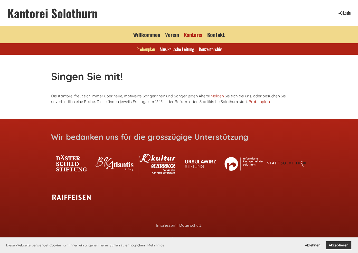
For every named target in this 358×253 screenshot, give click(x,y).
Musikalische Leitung (177, 49)
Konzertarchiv (210, 49)
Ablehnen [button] (312, 245)
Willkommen (146, 34)
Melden (217, 96)
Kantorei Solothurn (52, 13)
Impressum (166, 225)
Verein (172, 34)
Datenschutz (190, 225)
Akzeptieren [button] (339, 245)
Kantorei (193, 34)
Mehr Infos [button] (155, 245)
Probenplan (145, 49)
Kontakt (216, 34)
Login (347, 13)
